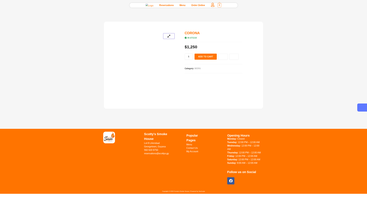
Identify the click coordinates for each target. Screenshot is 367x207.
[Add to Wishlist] (223, 57)
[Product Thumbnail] (169, 36)
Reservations (166, 5)
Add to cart (205, 56)
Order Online (198, 5)
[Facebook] (230, 180)
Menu (182, 5)
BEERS (198, 68)
